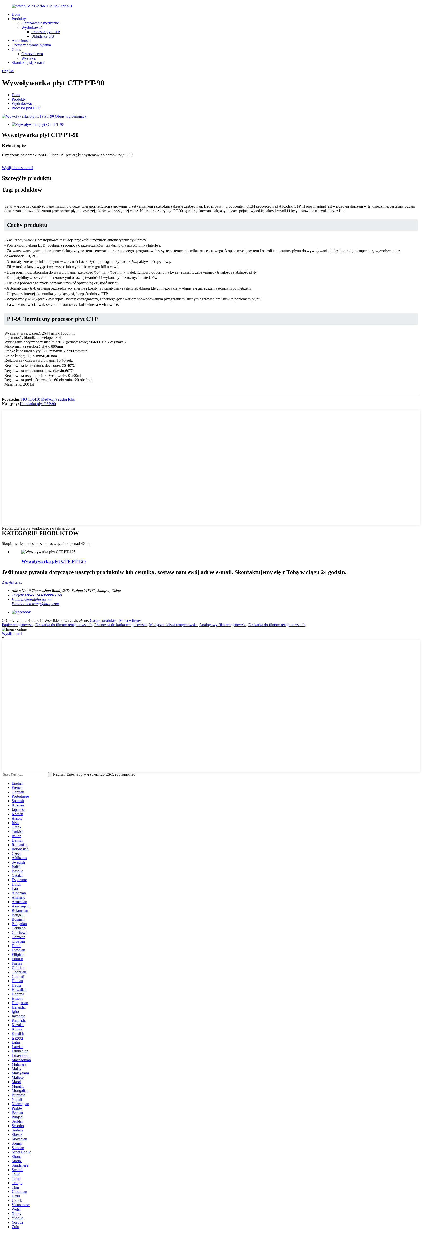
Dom (16, 14)
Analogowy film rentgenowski (222, 625)
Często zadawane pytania (31, 45)
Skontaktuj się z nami (28, 63)
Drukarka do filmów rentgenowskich (63, 625)
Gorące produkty (103, 620)
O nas (16, 49)
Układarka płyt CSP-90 (38, 404)
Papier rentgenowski (17, 625)
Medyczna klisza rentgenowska (173, 625)
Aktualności (21, 41)
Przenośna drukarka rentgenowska (120, 625)
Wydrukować (31, 27)
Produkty (19, 19)
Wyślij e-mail (12, 634)
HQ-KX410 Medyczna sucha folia (48, 399)
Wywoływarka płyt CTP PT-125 (53, 561)
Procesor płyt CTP (45, 32)
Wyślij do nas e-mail (17, 168)
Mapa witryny (130, 620)
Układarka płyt (42, 36)
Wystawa (28, 58)
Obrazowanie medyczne (40, 23)
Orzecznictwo (32, 54)
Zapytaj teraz (12, 582)
